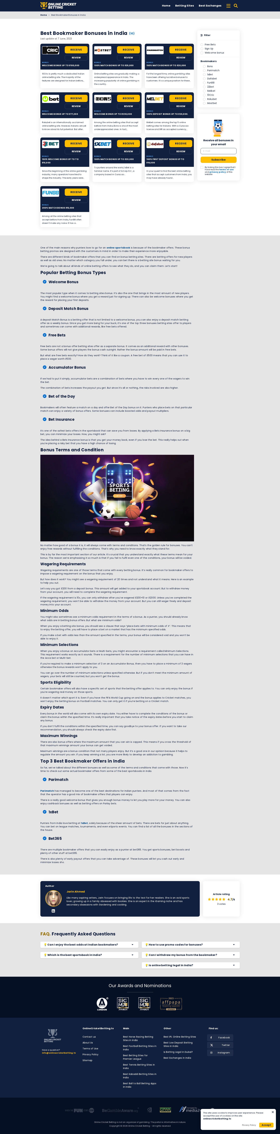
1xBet (84, 823)
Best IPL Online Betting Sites (180, 1036)
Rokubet (212, 99)
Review (76, 57)
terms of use (226, 169)
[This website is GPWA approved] (165, 1110)
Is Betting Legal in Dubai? (178, 1052)
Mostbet (212, 103)
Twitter (226, 1045)
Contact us (89, 1036)
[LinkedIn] (53, 911)
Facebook (224, 1037)
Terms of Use (90, 1048)
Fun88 (210, 82)
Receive (76, 50)
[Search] (236, 6)
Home (166, 6)
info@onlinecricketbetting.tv (59, 1052)
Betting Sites (184, 6)
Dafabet (212, 78)
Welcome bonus (214, 52)
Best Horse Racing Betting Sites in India (138, 1038)
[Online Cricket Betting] (58, 5)
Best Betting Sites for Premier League (135, 1057)
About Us (88, 1042)
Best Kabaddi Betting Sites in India (140, 1075)
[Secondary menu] (228, 5)
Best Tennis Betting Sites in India (139, 1066)
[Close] (273, 1112)
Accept (266, 1125)
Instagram (224, 1052)
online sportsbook (118, 247)
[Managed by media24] (191, 1110)
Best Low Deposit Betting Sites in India (178, 1044)
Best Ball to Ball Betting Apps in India (139, 1085)
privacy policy (218, 172)
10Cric (210, 95)
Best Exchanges (210, 6)
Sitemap (88, 1060)
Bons (210, 66)
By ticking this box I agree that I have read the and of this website (220, 171)
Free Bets (210, 44)
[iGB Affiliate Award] (102, 1003)
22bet (210, 86)
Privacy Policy (91, 1054)
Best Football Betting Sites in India (139, 1047)
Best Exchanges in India (177, 1058)
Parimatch (47, 791)
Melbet (211, 90)
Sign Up (209, 48)
